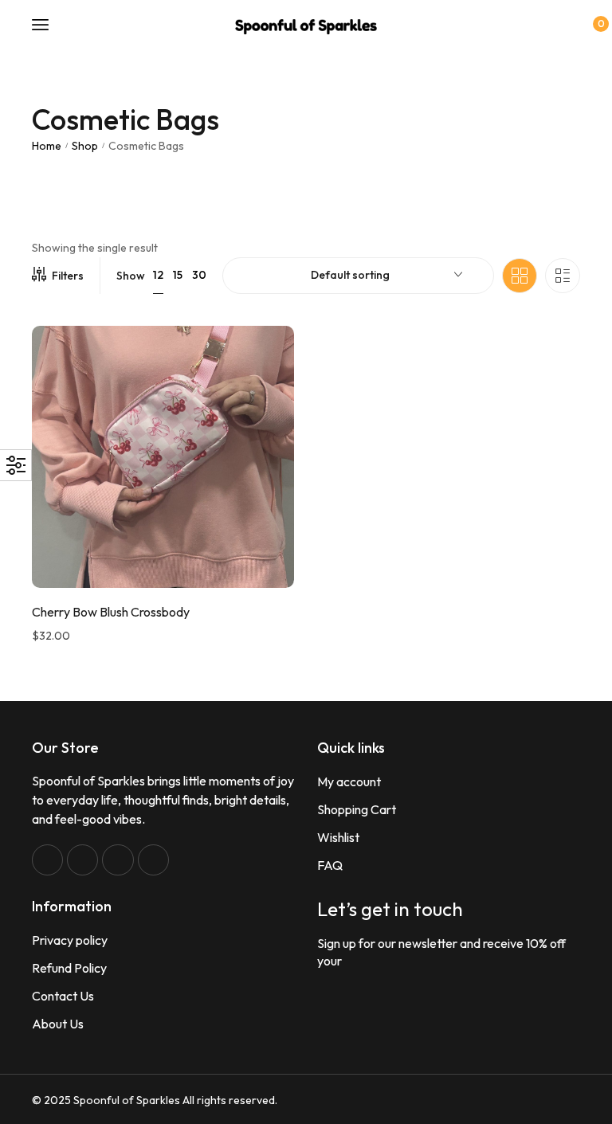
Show (130, 275)
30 (199, 275)
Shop (85, 146)
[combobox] (358, 275)
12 (158, 275)
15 (177, 275)
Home (46, 146)
